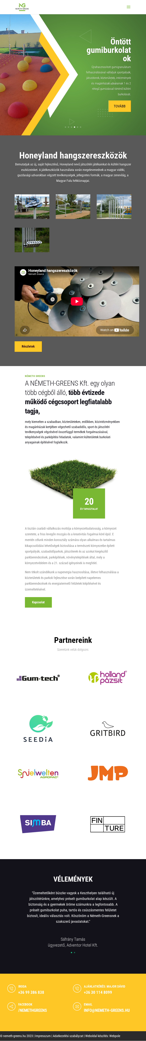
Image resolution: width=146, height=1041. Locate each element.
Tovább (120, 106)
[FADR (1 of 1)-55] (32, 251)
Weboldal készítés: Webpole (102, 1036)
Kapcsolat (38, 602)
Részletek (28, 346)
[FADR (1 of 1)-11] (32, 218)
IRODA (22, 986)
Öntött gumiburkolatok (109, 50)
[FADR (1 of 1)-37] (114, 218)
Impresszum (43, 1036)
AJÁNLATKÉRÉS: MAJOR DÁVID (104, 986)
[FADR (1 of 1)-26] (73, 218)
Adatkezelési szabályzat (68, 1036)
